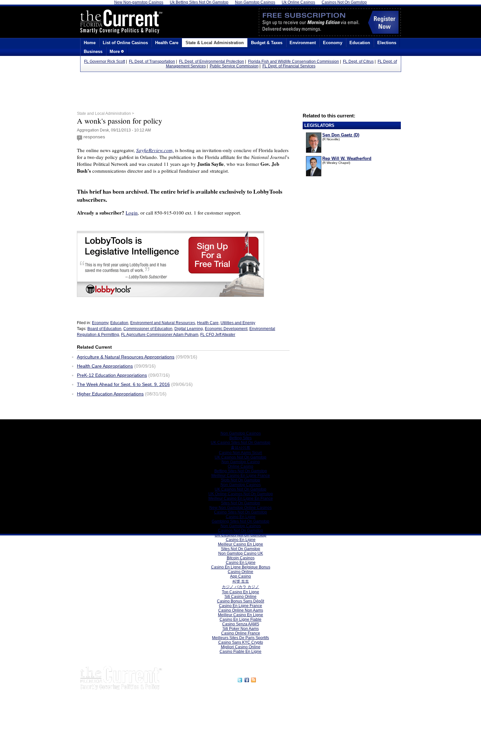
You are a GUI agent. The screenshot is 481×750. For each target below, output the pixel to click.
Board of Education (104, 328)
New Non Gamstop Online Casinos (240, 507)
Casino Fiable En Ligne (240, 651)
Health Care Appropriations (105, 366)
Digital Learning (188, 328)
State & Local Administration (215, 42)
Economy (332, 42)
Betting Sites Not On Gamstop (240, 471)
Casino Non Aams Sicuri (240, 452)
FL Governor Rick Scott (104, 61)
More (115, 51)
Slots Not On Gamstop (240, 480)
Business (93, 51)
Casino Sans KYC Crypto (240, 642)
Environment (303, 42)
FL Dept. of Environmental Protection (211, 61)
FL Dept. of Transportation (152, 61)
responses (94, 136)
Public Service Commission (234, 66)
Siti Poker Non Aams (241, 628)
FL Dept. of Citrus (358, 61)
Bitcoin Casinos (241, 558)
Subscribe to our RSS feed (285, 679)
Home (90, 42)
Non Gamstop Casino (241, 462)
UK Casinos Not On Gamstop (240, 457)
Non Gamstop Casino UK (240, 553)
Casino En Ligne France (240, 605)
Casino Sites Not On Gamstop (240, 512)
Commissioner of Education (147, 328)
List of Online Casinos (125, 42)
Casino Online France (240, 633)
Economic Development (226, 328)
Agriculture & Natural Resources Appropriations (125, 356)
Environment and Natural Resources (162, 323)
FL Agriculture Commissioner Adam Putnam (159, 334)
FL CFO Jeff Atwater (217, 334)
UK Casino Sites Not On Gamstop (240, 442)
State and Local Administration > (105, 113)
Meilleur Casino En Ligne (240, 544)
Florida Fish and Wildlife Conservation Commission (293, 61)
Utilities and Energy (238, 323)
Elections (386, 42)
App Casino (240, 576)
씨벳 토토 (240, 581)
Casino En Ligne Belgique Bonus (240, 567)
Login (132, 212)
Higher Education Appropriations (110, 393)
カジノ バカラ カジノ (240, 586)
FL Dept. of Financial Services (288, 66)
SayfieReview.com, (155, 150)
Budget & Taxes (266, 42)
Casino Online (240, 571)
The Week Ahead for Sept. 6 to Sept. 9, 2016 (123, 384)
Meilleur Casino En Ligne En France (240, 498)
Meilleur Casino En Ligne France (240, 475)
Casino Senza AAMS (240, 624)
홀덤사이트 (240, 447)
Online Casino (240, 466)
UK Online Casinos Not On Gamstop (240, 494)
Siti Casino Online (240, 596)
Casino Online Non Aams (240, 610)
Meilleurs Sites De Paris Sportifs (240, 638)
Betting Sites (240, 438)
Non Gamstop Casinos (241, 433)
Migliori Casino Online (240, 647)
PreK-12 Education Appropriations (112, 375)
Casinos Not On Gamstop (240, 530)
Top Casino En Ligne (240, 592)
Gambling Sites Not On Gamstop (240, 521)
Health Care (166, 42)
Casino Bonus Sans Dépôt (240, 601)
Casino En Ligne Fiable (240, 619)
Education (359, 42)
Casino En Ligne (241, 517)
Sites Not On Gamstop (240, 503)
